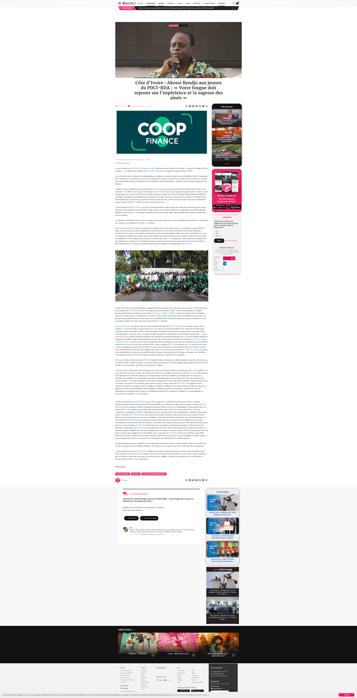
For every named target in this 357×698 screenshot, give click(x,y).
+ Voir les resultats (231, 240)
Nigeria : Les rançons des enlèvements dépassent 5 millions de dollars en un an (165, 8)
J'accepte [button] (346, 695)
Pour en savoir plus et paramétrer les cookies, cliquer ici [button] (191, 695)
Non (217, 233)
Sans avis (218, 235)
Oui (217, 231)
